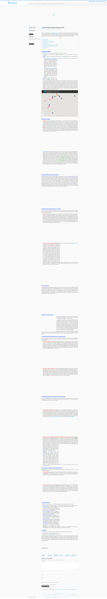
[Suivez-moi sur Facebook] (32, 597)
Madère (53, 122)
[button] (49, 137)
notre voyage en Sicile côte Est (53, 534)
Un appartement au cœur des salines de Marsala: (52, 58)
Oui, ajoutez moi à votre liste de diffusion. (48, 587)
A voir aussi (44, 48)
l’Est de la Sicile (55, 32)
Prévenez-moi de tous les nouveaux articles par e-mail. (49, 584)
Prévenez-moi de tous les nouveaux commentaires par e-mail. (50, 582)
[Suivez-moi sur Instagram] (34, 597)
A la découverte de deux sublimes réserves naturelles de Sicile (50, 44)
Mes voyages (31, 3)
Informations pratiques (45, 39)
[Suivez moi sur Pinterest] (35, 597)
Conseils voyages (37, 3)
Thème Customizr (60, 597)
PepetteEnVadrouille (52, 29)
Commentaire (44, 561)
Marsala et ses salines (45, 40)
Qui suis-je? (49, 3)
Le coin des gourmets (45, 47)
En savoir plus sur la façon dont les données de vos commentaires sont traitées (66, 589)
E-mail (43, 574)
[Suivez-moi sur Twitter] (30, 597)
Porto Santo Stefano (56, 416)
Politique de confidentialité (55, 3)
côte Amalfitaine (71, 416)
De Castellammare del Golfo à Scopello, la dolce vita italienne (50, 45)
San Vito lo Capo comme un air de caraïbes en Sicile (49, 46)
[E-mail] (29, 597)
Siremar (73, 243)
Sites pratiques (44, 3)
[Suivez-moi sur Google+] (33, 597)
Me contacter (63, 3)
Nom (42, 571)
